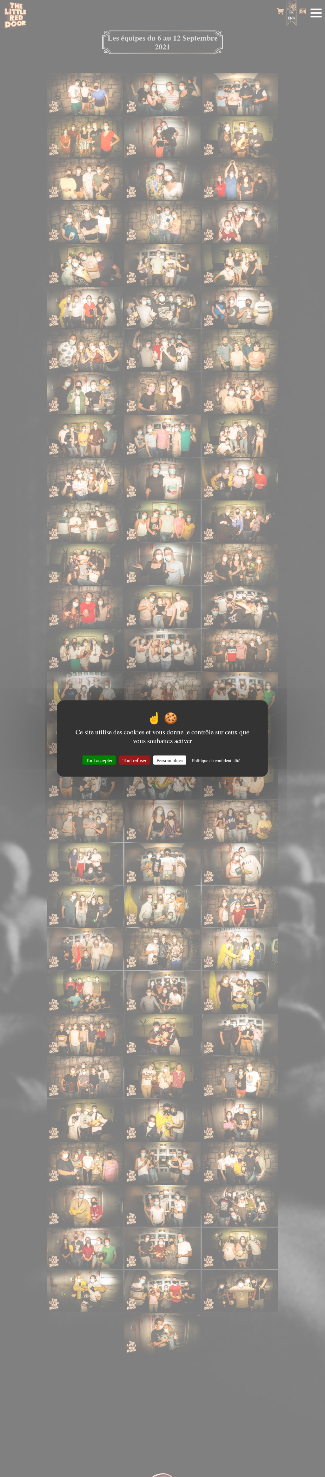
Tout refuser (135, 760)
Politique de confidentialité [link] (216, 760)
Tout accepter (99, 760)
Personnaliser (169, 760)
